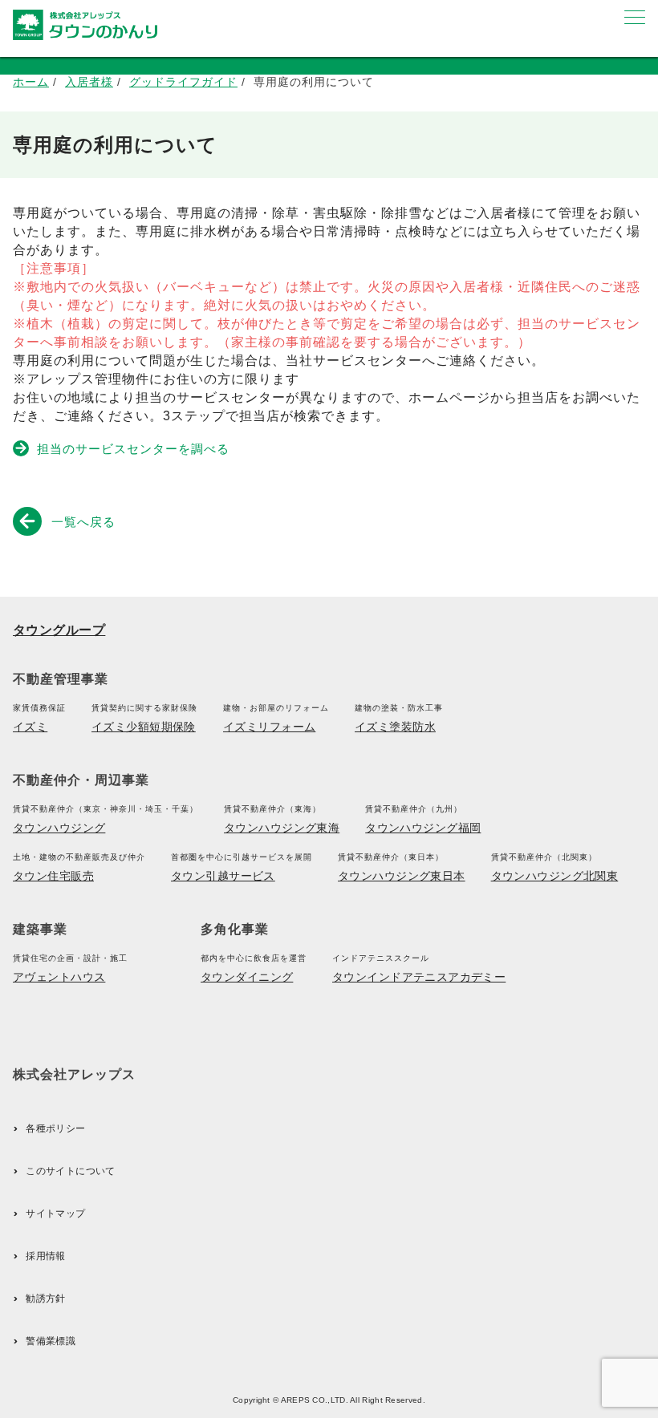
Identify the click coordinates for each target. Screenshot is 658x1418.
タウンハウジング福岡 (423, 827)
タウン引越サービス (223, 875)
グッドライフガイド (183, 81)
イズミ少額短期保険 (143, 726)
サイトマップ (55, 1213)
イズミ (30, 726)
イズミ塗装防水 (395, 726)
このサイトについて (70, 1171)
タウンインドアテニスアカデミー (419, 976)
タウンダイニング (247, 976)
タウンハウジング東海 (281, 827)
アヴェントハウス (59, 976)
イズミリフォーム (269, 726)
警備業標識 (50, 1341)
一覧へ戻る (83, 522)
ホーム (31, 81)
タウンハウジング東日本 (401, 875)
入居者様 (89, 81)
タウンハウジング (59, 827)
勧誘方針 (45, 1298)
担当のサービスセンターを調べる (133, 449)
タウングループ (59, 630)
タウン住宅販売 (53, 875)
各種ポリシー (55, 1128)
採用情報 (45, 1256)
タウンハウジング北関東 (555, 875)
